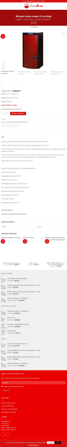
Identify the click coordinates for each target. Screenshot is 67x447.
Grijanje (19, 19)
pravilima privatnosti (18, 386)
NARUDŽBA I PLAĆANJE (8, 412)
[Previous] (4, 50)
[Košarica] (65, 6)
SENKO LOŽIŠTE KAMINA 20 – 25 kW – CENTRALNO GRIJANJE (55, 263)
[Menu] (2, 6)
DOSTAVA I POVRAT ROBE (9, 409)
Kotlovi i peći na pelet (43, 19)
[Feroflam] (33, 6)
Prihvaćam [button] (50, 442)
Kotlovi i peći (28, 19)
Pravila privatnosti (33, 445)
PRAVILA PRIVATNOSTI (8, 403)
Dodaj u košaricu (18, 113)
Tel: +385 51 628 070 (39, 1)
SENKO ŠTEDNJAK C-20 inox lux (11, 263)
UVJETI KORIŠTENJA (7, 406)
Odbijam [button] (58, 442)
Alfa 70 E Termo (33, 263)
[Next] (62, 50)
